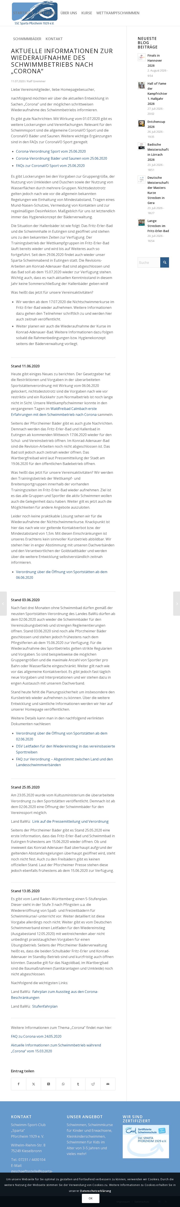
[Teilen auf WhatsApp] (63, 1084)
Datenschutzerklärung (95, 1191)
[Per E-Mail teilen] (108, 1084)
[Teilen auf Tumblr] (78, 1084)
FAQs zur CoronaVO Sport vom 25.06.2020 (50, 165)
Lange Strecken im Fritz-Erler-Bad (158, 226)
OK (91, 1198)
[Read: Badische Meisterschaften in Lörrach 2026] (142, 146)
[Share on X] (48, 1084)
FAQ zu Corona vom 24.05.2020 (36, 1036)
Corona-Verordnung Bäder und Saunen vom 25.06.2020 (61, 158)
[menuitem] (23, 13)
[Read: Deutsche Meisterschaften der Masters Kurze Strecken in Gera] (142, 179)
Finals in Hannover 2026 (155, 60)
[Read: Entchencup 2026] (142, 123)
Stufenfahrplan (45, 1006)
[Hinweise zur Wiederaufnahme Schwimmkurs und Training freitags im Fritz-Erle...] (3, 604)
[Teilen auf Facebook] (18, 1084)
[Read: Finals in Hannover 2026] (142, 57)
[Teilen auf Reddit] (93, 1084)
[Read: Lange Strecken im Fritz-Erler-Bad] (142, 223)
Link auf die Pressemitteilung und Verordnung (70, 821)
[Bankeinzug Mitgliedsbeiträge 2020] (176, 604)
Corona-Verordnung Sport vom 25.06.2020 (51, 151)
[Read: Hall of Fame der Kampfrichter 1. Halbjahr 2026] (142, 85)
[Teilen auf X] (33, 1084)
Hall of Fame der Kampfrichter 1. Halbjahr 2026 (157, 93)
